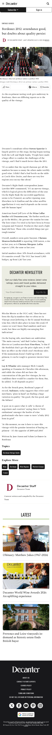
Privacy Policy (26, 689)
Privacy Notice (19, 300)
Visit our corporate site (34, 723)
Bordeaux (13, 466)
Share (7, 87)
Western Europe (38, 466)
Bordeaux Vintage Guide (11, 452)
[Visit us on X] (11, 705)
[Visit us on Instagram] (40, 705)
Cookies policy (26, 685)
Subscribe (12, 9)
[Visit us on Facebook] (19, 705)
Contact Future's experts (26, 681)
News (47, 40)
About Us (26, 677)
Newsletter (46, 87)
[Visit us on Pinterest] (33, 705)
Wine (4, 466)
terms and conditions (26, 693)
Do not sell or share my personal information (26, 697)
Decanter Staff (16, 40)
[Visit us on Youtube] (26, 705)
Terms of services (28, 298)
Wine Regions (24, 466)
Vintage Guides (8, 23)
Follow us (34, 87)
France (5, 472)
